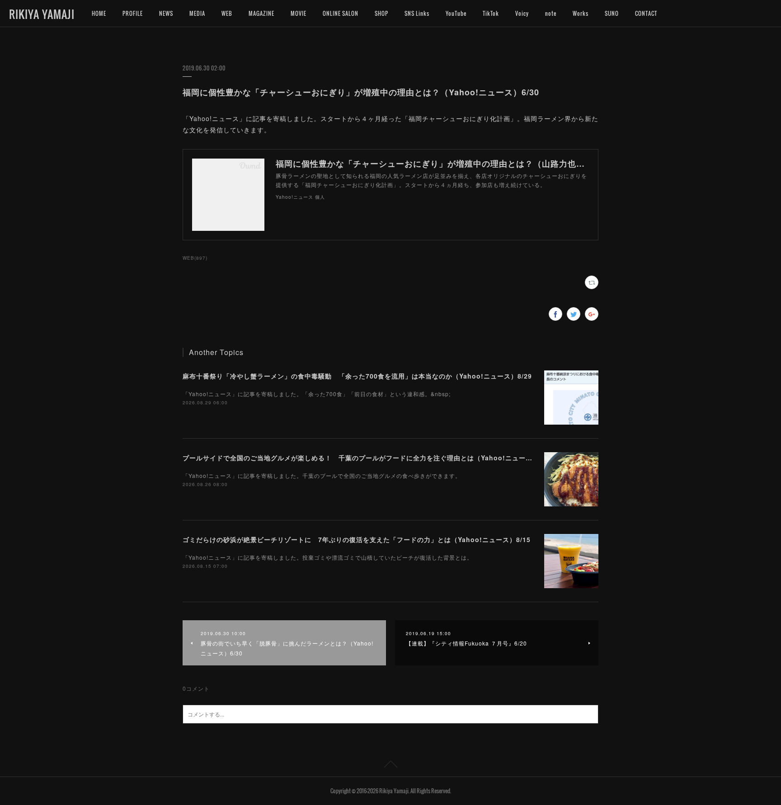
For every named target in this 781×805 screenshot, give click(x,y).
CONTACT (646, 13)
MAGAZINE (261, 13)
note (550, 13)
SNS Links (417, 13)
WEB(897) (195, 258)
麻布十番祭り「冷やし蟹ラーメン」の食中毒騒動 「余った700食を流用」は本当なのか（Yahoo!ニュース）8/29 (357, 375)
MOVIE (298, 13)
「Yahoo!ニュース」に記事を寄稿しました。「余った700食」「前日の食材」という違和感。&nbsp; (317, 394)
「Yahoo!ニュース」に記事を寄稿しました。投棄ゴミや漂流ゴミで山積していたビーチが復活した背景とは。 (328, 557)
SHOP (381, 13)
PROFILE (132, 13)
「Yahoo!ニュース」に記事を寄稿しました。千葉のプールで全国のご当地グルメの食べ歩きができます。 (322, 475)
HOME (99, 13)
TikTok (491, 13)
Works (580, 13)
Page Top (390, 766)
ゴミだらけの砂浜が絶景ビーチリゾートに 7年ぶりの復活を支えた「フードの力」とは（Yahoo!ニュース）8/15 (357, 539)
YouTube (456, 13)
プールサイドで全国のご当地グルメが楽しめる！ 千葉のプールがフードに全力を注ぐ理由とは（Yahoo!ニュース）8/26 (368, 457)
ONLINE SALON (340, 13)
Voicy (522, 13)
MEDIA (197, 13)
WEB (226, 13)
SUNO (612, 13)
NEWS (166, 13)
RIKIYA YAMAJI (42, 14)
